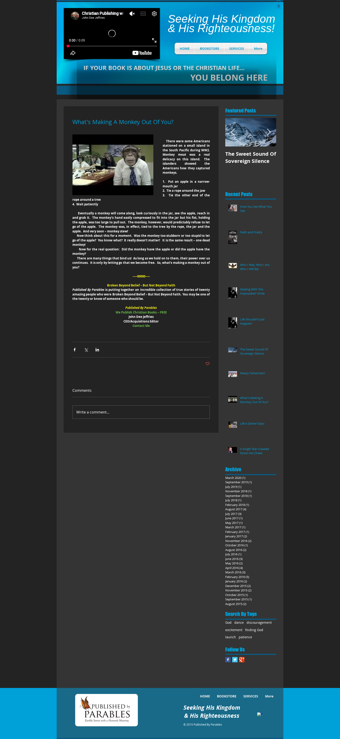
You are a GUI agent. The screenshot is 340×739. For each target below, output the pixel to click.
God (228, 622)
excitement (233, 630)
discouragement (259, 622)
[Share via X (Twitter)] (86, 349)
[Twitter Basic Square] (235, 659)
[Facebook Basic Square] (228, 659)
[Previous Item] (233, 132)
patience (245, 637)
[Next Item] (269, 132)
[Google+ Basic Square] (241, 659)
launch (230, 637)
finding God (254, 630)
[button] (278, 4)
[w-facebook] (260, 715)
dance (239, 622)
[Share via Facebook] (74, 349)
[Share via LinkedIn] (97, 349)
